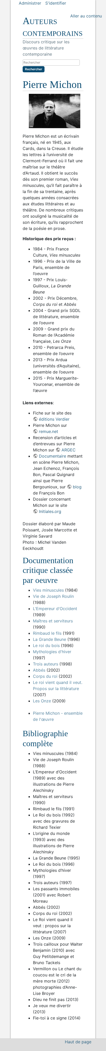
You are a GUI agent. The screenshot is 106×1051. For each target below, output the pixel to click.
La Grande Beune (49, 639)
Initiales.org (50, 511)
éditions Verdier (54, 419)
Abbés (39, 670)
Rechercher (33, 69)
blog (77, 486)
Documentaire (52, 456)
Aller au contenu (86, 15)
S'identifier (55, 3)
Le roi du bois (46, 645)
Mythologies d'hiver (52, 651)
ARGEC (68, 449)
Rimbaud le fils (47, 633)
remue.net (48, 431)
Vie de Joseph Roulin (53, 596)
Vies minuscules (48, 590)
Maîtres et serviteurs (53, 620)
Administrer (30, 3)
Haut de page (78, 1041)
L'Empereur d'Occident (55, 608)
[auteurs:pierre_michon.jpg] (53, 111)
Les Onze (42, 700)
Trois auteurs (45, 663)
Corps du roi (45, 676)
